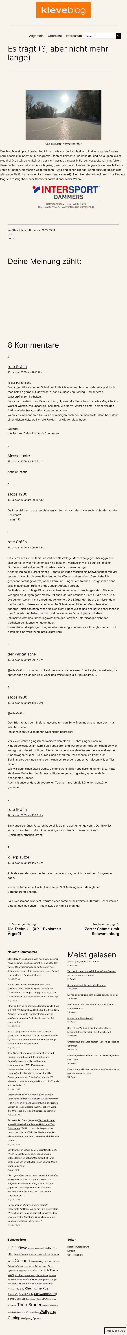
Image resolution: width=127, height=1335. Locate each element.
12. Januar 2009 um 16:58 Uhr (25, 702)
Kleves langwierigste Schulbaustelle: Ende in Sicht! (92, 995)
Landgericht (43, 1279)
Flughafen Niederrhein (49, 1261)
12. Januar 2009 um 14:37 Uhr (25, 862)
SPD (44, 1298)
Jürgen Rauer (42, 1275)
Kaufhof (11, 1280)
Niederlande (43, 1283)
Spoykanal (51, 1299)
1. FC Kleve (17, 1248)
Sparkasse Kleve (33, 1299)
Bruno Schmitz (35, 1254)
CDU (46, 1254)
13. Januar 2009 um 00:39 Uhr (26, 547)
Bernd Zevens (21, 1254)
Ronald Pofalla (26, 1294)
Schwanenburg (45, 1294)
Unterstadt (52, 1305)
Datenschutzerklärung (78, 1247)
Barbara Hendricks (35, 1249)
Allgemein (36, 36)
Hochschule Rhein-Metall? (80, 1018)
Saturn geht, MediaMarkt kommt (40, 1150)
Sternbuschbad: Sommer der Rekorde (86, 985)
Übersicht (55, 36)
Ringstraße (13, 1294)
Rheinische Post (37, 1288)
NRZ (51, 1284)
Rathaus (19, 1288)
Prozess (11, 1289)
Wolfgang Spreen (31, 1318)
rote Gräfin (17, 366)
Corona (22, 1260)
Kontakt (71, 1251)
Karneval (52, 1275)
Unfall (44, 1306)
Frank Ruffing (29, 1266)
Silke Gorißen (16, 1298)
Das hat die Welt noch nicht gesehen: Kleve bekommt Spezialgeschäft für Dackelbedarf (30, 988)
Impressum (74, 36)
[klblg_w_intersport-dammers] (63, 197)
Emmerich (35, 1262)
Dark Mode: (113, 1330)
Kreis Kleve (29, 1279)
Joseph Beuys (29, 1275)
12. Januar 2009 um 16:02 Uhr (25, 815)
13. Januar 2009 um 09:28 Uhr (26, 499)
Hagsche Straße (26, 1270)
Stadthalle (12, 1305)
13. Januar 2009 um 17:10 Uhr (25, 372)
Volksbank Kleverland (16, 1312)
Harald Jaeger (15, 1031)
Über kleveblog (75, 1255)
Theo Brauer (29, 1304)
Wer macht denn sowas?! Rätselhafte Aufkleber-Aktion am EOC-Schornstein (31, 1124)
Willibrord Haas (32, 1312)
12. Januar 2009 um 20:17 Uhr (25, 659)
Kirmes (18, 1279)
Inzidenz (19, 1275)
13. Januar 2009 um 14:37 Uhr (25, 461)
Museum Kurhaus (27, 1283)
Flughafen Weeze (15, 1266)
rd (14, 238)
